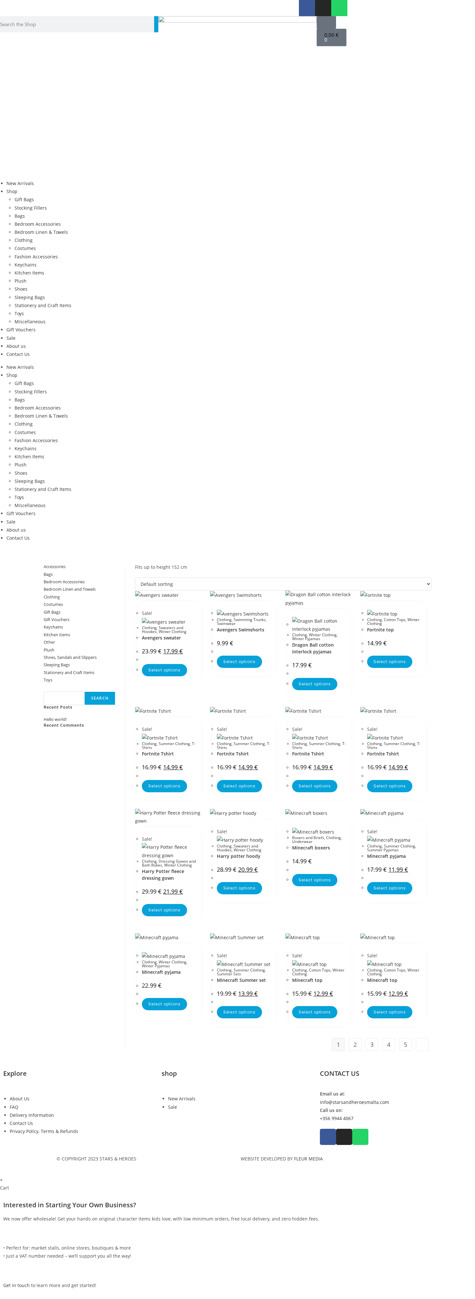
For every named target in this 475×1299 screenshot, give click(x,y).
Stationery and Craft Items (43, 305)
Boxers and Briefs (308, 837)
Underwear (302, 841)
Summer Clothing (174, 743)
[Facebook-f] (307, 8)
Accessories (55, 566)
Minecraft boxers (311, 848)
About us (16, 346)
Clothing (24, 240)
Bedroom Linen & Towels (41, 232)
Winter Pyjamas (306, 638)
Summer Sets (229, 974)
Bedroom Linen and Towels (70, 589)
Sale (11, 338)
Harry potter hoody (238, 856)
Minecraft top (307, 980)
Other (49, 642)
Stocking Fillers (31, 208)
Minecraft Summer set (241, 980)
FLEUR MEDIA (308, 1159)
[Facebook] (328, 1137)
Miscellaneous (30, 321)
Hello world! (55, 719)
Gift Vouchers (21, 330)
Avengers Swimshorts (240, 630)
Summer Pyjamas (383, 850)
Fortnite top (380, 630)
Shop (11, 191)
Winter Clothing (172, 631)
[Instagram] (323, 8)
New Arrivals (20, 183)
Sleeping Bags (30, 297)
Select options (164, 670)
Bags (20, 216)
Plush (20, 281)
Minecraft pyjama (386, 856)
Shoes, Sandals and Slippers (70, 657)
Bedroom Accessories (38, 224)
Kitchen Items (29, 273)
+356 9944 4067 (337, 1118)
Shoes (21, 289)
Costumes (25, 248)
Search (51, 687)
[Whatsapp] (339, 8)
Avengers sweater (161, 638)
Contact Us (18, 354)
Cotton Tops (395, 619)
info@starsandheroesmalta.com (354, 1102)
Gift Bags (24, 199)
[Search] (156, 24)
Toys (19, 313)
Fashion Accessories (36, 257)
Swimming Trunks (250, 619)
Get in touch (16, 1285)
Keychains (26, 265)
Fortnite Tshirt (158, 754)
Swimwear (226, 623)
